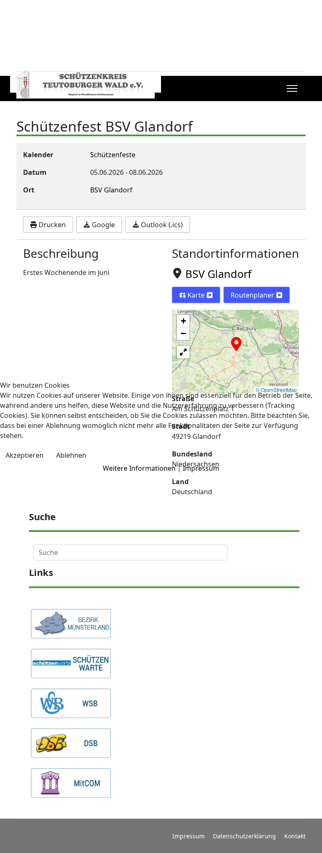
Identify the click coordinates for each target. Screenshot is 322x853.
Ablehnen (71, 455)
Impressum (201, 468)
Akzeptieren (24, 455)
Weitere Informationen (139, 468)
